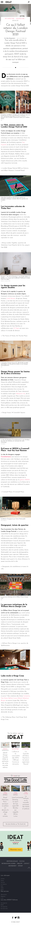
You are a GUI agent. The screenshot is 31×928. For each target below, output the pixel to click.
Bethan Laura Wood (15, 698)
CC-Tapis (16, 328)
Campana (26, 696)
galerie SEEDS (25, 479)
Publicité (19, 863)
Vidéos (2, 887)
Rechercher (28, 2)
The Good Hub (4, 906)
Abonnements (4, 894)
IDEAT (2, 904)
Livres (2, 898)
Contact (26, 863)
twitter (15, 917)
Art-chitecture (9, 18)
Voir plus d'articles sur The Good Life (15, 824)
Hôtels (5, 795)
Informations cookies (8, 863)
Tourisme (3, 882)
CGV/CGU (21, 861)
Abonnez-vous (15, 850)
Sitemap (20, 866)
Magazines (3, 896)
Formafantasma (6, 457)
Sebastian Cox (20, 393)
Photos (2, 889)
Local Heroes (11, 298)
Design (2, 880)
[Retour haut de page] (29, 867)
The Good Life (4, 903)
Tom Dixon (4, 698)
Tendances (5, 750)
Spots (2, 886)
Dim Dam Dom (4, 908)
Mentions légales (12, 861)
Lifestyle (2, 878)
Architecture (20, 18)
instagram (18, 918)
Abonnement (12, 866)
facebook (13, 918)
